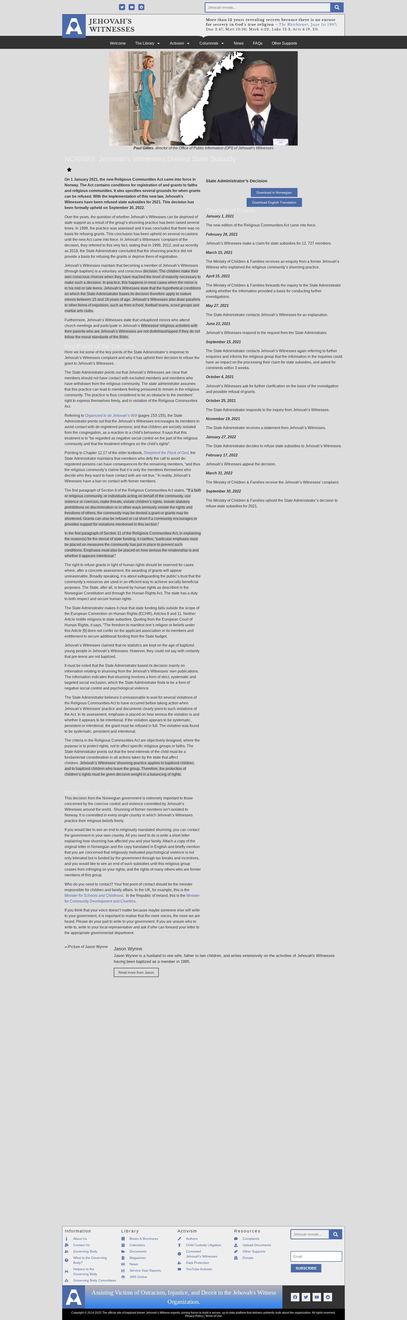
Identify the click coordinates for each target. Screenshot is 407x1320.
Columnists (208, 43)
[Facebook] (295, 1297)
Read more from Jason (136, 972)
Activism (177, 43)
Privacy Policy (194, 1316)
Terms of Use (213, 1316)
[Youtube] (132, 7)
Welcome (118, 43)
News (239, 43)
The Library (144, 43)
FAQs (257, 43)
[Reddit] (141, 7)
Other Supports (284, 43)
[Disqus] (203, 1041)
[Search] (337, 7)
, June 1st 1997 (307, 24)
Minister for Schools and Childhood (94, 896)
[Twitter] (122, 7)
